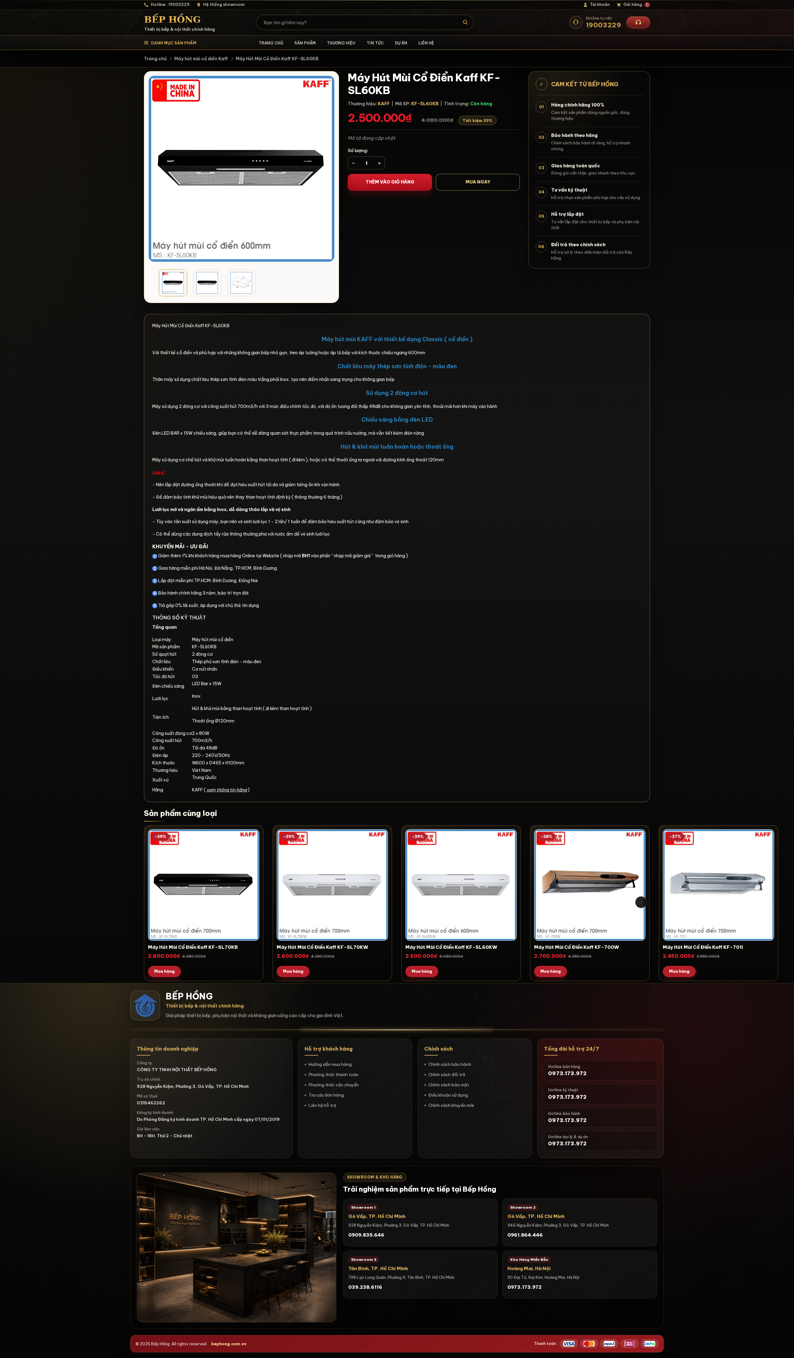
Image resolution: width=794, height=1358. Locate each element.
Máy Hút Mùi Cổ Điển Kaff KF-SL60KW (451, 947)
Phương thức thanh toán (334, 1074)
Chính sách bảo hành (449, 1064)
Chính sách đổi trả (446, 1074)
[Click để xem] (241, 169)
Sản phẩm (305, 42)
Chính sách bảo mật (448, 1085)
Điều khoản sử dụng (448, 1095)
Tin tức (375, 42)
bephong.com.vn (228, 1343)
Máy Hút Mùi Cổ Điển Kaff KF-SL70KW (322, 947)
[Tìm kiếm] (465, 22)
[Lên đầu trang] (783, 1347)
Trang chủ (271, 42)
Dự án (401, 42)
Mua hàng (164, 971)
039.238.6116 (365, 1287)
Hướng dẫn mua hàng (330, 1064)
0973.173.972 (524, 1287)
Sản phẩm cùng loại (180, 813)
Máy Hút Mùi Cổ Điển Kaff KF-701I (703, 947)
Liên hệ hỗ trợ (322, 1105)
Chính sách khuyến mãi (451, 1105)
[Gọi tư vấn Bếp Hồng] (638, 22)
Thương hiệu (341, 42)
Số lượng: (358, 150)
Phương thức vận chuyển (334, 1085)
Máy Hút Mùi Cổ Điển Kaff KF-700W (576, 947)
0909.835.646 (366, 1235)
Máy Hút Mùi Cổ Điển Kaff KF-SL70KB (193, 947)
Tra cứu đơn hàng (326, 1095)
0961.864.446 (525, 1235)
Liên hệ (426, 42)
